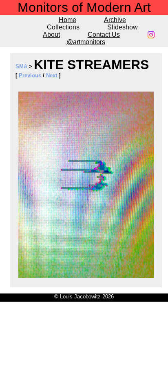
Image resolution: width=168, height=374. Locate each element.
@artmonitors (85, 41)
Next (52, 75)
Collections (63, 27)
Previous (31, 75)
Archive (115, 19)
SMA (22, 66)
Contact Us (104, 34)
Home (67, 19)
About (51, 34)
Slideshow (122, 27)
